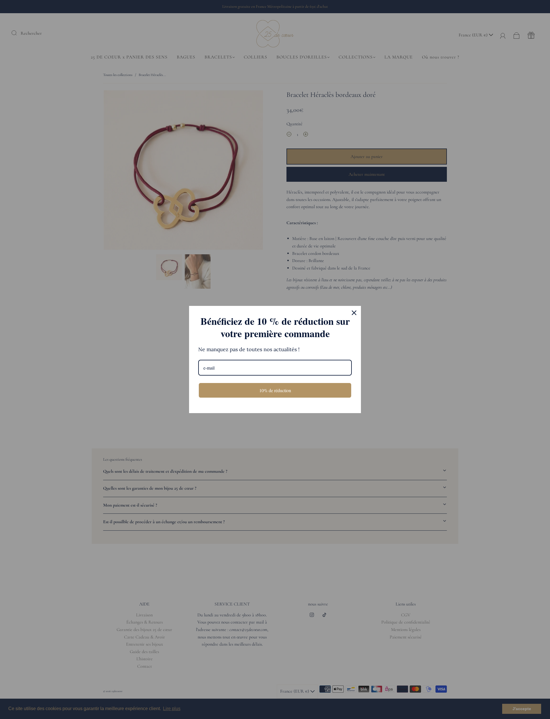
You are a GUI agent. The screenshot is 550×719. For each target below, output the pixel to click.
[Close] (354, 313)
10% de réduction (275, 390)
